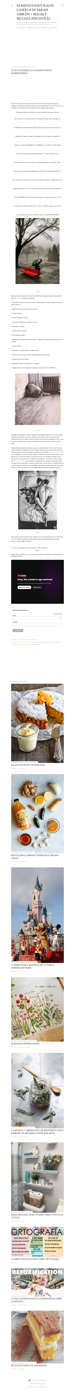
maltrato (18, 298)
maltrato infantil (51, 642)
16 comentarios (22, 861)
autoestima (20, 642)
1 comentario (21, 1221)
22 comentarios (22, 1136)
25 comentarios (22, 971)
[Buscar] (63, 5)
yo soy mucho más (55, 452)
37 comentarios (22, 1304)
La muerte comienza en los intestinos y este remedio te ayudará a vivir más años (37, 1132)
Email (37, 615)
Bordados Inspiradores (25, 1043)
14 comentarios (22, 768)
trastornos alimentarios (34, 644)
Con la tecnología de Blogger (39, 1380)
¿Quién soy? (21, 28)
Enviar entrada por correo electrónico (28, 639)
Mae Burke (43, 1383)
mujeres (59, 642)
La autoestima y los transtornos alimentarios (35, 642)
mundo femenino (15, 644)
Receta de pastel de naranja (28, 764)
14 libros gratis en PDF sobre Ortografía (35, 1259)
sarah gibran (24, 644)
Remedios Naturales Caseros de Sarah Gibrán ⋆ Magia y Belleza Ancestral (35, 12)
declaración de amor (19, 461)
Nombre (15, 622)
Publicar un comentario (24, 1047)
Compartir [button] (14, 639)
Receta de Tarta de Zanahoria (29, 1365)
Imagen (38, 291)
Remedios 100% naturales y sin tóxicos (42, 28)
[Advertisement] (37, 48)
